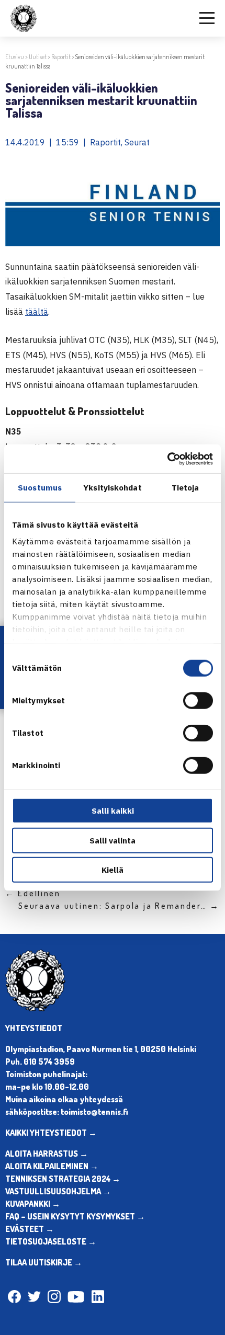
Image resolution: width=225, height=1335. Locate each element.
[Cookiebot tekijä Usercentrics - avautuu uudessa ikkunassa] (167, 458)
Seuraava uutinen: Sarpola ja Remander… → (119, 905)
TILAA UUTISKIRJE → (43, 1262)
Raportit (61, 57)
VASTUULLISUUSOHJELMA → (58, 1191)
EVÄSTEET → (29, 1229)
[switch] (198, 700)
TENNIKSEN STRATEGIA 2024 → (62, 1178)
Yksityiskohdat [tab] (112, 488)
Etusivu (14, 57)
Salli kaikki (113, 811)
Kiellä (112, 870)
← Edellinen (33, 893)
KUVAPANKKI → (32, 1204)
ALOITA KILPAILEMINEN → (51, 1166)
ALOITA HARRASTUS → (46, 1153)
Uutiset (38, 57)
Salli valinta (112, 840)
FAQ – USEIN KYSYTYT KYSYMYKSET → (75, 1216)
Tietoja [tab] (185, 488)
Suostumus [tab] (40, 488)
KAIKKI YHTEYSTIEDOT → (51, 1132)
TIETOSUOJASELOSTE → (50, 1241)
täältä (36, 311)
